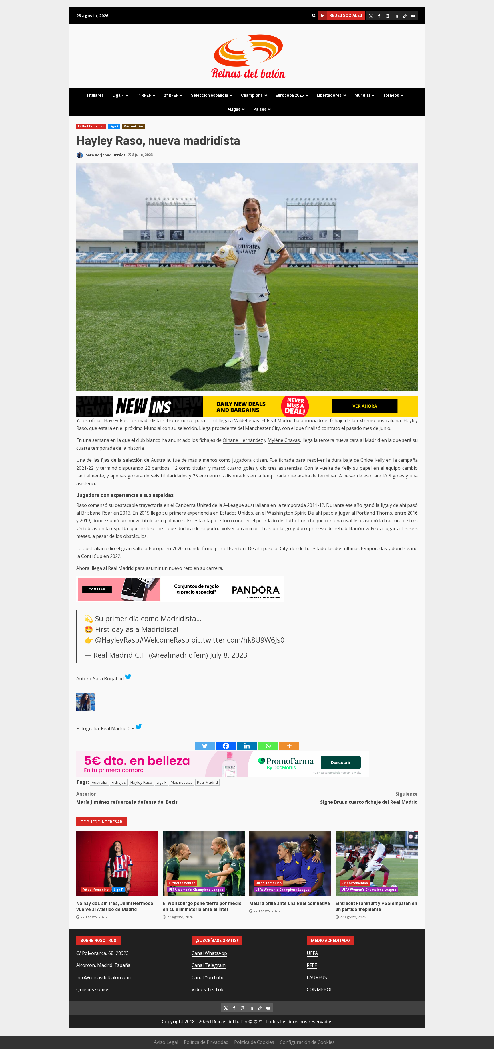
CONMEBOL (320, 989)
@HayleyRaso (117, 640)
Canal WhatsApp (209, 953)
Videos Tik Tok (208, 989)
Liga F (118, 95)
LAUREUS (317, 977)
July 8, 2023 (228, 655)
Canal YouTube (208, 977)
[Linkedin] (247, 746)
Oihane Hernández (243, 440)
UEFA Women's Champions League (196, 890)
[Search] (314, 15)
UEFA (312, 953)
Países (259, 109)
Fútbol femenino (91, 126)
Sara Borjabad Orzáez (105, 154)
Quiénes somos (92, 989)
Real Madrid (207, 782)
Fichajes (119, 782)
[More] (289, 746)
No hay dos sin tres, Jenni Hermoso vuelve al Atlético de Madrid (117, 863)
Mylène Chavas (284, 440)
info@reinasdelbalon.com (103, 977)
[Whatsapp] (268, 746)
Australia (99, 782)
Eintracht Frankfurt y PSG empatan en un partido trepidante (377, 863)
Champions (252, 95)
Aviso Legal (166, 1042)
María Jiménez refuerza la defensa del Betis (127, 798)
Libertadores (329, 95)
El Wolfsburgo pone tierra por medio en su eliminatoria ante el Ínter (204, 863)
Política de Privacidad (206, 1042)
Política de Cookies (254, 1042)
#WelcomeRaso (164, 640)
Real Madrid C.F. (117, 728)
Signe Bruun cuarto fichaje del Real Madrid (369, 798)
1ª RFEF (144, 95)
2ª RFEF (171, 95)
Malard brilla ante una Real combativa (290, 863)
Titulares (95, 95)
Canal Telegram (209, 965)
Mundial (362, 95)
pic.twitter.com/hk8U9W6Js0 (237, 640)
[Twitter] (205, 746)
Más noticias (134, 126)
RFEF (312, 965)
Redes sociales (346, 15)
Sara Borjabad (108, 678)
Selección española (209, 95)
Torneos (391, 95)
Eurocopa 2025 (290, 95)
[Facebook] (226, 746)
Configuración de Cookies (307, 1042)
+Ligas (234, 109)
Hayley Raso (141, 782)
